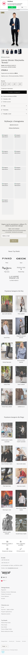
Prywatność (18, 641)
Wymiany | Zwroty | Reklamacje (8, 592)
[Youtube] (3, 577)
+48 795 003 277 (5, 562)
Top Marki (24, 641)
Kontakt (3, 598)
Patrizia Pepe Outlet (5, 622)
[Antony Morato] (5, 57)
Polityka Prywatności (6, 594)
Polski (3, 646)
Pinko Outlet (4, 625)
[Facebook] (1, 577)
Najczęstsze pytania (5, 614)
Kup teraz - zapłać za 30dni (7, 609)
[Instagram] (6, 577)
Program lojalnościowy (6, 611)
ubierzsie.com (7, 649)
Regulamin (3, 590)
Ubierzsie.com (11, 641)
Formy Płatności (5, 596)
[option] (14, 29)
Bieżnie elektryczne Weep (7, 631)
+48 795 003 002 (5, 560)
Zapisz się (14, 241)
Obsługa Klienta (4, 641)
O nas (2, 607)
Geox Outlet (4, 627)
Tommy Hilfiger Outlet (6, 629)
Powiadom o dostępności (14, 92)
